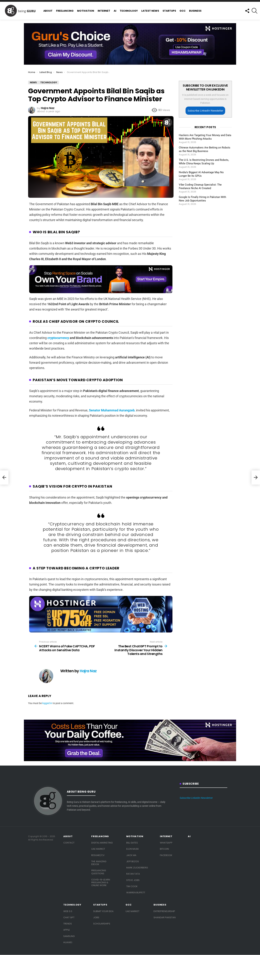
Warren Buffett (135, 892)
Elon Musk (132, 849)
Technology (129, 11)
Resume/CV (98, 855)
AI (115, 11)
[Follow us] (247, 10)
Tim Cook (132, 886)
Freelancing (65, 11)
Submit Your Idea (103, 911)
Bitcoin (164, 849)
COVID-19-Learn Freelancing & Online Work (100, 882)
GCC (183, 11)
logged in (47, 703)
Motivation (85, 11)
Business (195, 11)
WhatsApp (166, 842)
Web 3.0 (67, 911)
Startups (169, 11)
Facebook (166, 855)
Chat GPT (68, 917)
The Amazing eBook (98, 863)
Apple (66, 929)
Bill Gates (132, 842)
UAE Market (98, 849)
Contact (68, 842)
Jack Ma (131, 855)
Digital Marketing (102, 842)
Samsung (69, 936)
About (48, 11)
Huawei (67, 942)
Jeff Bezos (132, 861)
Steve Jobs (133, 880)
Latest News (150, 11)
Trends (67, 923)
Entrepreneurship (164, 911)
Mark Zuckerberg (137, 867)
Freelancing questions (98, 872)
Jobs (96, 917)
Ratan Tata (133, 873)
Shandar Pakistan (165, 917)
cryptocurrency (58, 338)
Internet (104, 11)
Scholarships (101, 923)
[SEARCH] (254, 10)
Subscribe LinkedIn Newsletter (205, 110)
